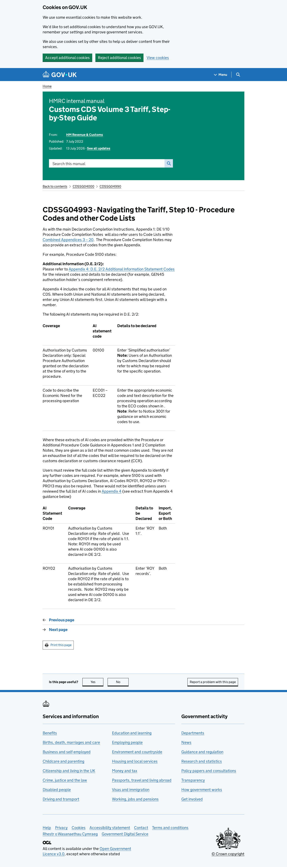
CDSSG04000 (83, 186)
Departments (192, 733)
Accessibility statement (110, 827)
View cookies (158, 58)
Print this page (60, 645)
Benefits (50, 733)
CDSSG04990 (110, 186)
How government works (201, 789)
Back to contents (55, 186)
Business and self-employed (67, 751)
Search (169, 163)
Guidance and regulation (202, 751)
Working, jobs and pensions (135, 799)
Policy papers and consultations (208, 770)
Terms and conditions (170, 827)
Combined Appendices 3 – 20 (68, 239)
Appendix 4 (111, 491)
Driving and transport (61, 799)
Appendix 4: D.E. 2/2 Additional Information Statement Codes (122, 269)
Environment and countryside (137, 751)
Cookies (79, 827)
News (186, 742)
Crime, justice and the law (65, 780)
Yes (97, 682)
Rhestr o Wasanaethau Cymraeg (70, 834)
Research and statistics (201, 761)
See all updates (98, 148)
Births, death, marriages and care (71, 742)
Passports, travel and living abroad (141, 780)
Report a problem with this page (213, 682)
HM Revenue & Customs (84, 135)
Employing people (127, 742)
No (122, 682)
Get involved (192, 799)
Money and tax (124, 770)
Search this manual (69, 163)
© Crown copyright (228, 853)
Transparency (193, 780)
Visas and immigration (130, 789)
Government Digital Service (125, 834)
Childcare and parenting (63, 761)
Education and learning (131, 733)
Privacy (61, 827)
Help (47, 827)
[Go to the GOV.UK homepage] (60, 75)
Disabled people (57, 789)
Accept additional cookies (67, 57)
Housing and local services (135, 761)
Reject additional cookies (119, 57)
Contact (141, 827)
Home (47, 86)
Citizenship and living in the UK (69, 770)
